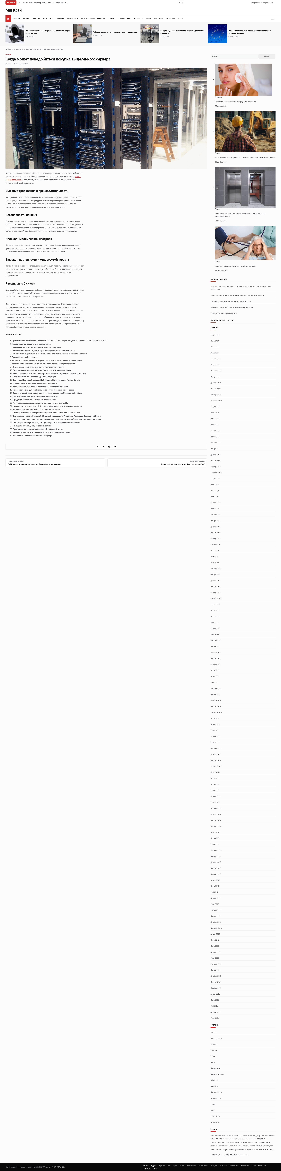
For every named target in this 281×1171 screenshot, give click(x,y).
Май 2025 (214, 425)
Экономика (170, 18)
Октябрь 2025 (216, 395)
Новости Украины (88, 18)
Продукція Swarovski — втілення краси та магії (34, 399)
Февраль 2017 (216, 910)
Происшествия (124, 18)
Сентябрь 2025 (216, 401)
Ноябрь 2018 (216, 820)
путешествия (239, 1150)
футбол (246, 1155)
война (271, 1135)
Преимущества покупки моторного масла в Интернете (36, 347)
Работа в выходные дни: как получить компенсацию (47, 32)
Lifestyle (16, 18)
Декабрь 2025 (216, 383)
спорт (256, 1150)
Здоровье (27, 18)
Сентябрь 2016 (216, 928)
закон (248, 1139)
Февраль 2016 (216, 964)
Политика (112, 18)
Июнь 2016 (215, 946)
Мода (45, 18)
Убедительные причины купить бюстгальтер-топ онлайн (38, 367)
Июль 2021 (215, 670)
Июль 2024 (215, 485)
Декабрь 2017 (216, 862)
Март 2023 (215, 562)
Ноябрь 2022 (216, 586)
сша (265, 1149)
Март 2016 (215, 958)
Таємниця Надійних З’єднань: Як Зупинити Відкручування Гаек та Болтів (46, 380)
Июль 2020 (215, 718)
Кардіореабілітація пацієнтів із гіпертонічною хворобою (235, 266)
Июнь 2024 (215, 491)
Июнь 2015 (215, 1000)
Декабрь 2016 (216, 922)
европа (225, 1139)
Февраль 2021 (216, 688)
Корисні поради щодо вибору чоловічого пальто (35, 383)
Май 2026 (214, 353)
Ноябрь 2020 (216, 706)
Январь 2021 (216, 694)
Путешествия (138, 18)
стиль (260, 1150)
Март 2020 (215, 742)
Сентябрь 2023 (216, 545)
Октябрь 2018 (216, 826)
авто (212, 1136)
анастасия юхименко (221, 1136)
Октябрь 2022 (216, 592)
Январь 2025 (216, 449)
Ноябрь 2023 (216, 533)
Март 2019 (215, 802)
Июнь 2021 (215, 676)
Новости (60, 18)
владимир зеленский (260, 1136)
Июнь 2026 (215, 347)
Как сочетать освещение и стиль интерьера (32, 435)
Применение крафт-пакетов (24, 357)
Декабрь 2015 (216, 976)
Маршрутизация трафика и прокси (224, 313)
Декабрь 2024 (216, 455)
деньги (219, 1139)
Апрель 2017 (216, 898)
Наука (52, 18)
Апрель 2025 (216, 431)
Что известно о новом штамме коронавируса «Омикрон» (44, 2)
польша (221, 1150)
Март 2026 (215, 365)
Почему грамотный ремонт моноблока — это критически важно (42, 370)
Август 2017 (215, 880)
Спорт (148, 18)
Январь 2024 (216, 521)
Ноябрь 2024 (216, 461)
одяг (264, 1146)
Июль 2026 (215, 341)
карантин (244, 1142)
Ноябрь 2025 (216, 389)
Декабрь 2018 (216, 814)
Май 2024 (214, 497)
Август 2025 (215, 407)
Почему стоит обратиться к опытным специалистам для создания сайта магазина (49, 354)
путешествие (229, 1150)
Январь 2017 (216, 916)
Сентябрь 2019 (216, 766)
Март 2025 (215, 437)
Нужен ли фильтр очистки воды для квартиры (34, 377)
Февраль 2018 (216, 850)
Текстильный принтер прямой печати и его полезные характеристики (43, 363)
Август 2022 (215, 604)
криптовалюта (223, 1146)
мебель (253, 1146)
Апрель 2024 (216, 503)
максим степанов (243, 1146)
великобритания (240, 1135)
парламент (214, 1150)
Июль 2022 (215, 610)
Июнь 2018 (215, 838)
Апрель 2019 (216, 796)
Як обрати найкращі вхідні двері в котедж (32, 426)
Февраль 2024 (216, 515)
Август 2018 (215, 832)
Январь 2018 (216, 856)
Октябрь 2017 (216, 874)
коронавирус (264, 1142)
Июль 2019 (215, 778)
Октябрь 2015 (216, 988)
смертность (249, 1150)
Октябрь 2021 (216, 664)
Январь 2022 (216, 646)
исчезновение (235, 1142)
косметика (214, 1146)
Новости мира (72, 18)
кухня (231, 1146)
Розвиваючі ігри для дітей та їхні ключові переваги (36, 409)
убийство (221, 1155)
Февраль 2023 (216, 569)
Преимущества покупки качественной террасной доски (38, 429)
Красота (36, 18)
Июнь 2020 (215, 724)
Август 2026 (215, 335)
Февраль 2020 (216, 748)
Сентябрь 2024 (216, 473)
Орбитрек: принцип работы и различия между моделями (232, 307)
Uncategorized (216, 1038)
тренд (271, 1149)
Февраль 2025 (216, 443)
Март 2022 (215, 634)
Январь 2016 (216, 970)
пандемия (269, 1146)
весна (250, 1136)
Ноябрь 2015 (216, 982)
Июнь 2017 (215, 886)
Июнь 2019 (215, 784)
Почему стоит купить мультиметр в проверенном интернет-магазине (43, 350)
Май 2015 (214, 1006)
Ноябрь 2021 (216, 658)
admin (9, 64)
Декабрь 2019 (216, 754)
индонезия (225, 1142)
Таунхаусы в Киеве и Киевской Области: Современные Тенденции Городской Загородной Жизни (57, 416)
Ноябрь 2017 (216, 868)
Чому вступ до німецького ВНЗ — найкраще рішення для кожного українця (47, 406)
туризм (214, 1154)
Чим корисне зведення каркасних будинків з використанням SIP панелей (46, 413)
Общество (101, 18)
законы (253, 1139)
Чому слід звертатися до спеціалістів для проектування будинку (42, 432)
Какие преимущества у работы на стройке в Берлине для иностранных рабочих (245, 157)
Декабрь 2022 (216, 581)
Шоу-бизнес (158, 18)
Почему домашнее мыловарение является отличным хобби (40, 403)
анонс (231, 1136)
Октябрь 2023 (216, 539)
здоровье (261, 1139)
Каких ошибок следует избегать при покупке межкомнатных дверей (44, 390)
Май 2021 (214, 682)
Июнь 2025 (215, 419)
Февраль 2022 (216, 640)
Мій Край (13, 10)
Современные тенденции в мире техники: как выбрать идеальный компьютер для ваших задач (57, 419)
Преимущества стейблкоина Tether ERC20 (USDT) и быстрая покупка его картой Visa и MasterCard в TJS (60, 341)
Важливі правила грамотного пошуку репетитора (35, 396)
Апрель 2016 (216, 952)
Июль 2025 (215, 413)
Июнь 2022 (215, 616)
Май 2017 (214, 892)
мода (259, 1145)
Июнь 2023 (215, 550)
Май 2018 (214, 844)
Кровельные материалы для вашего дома (31, 344)
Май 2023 (214, 557)
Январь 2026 (216, 377)
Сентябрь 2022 (216, 598)
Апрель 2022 (216, 628)
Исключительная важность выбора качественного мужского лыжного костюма (49, 373)
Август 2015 (215, 994)
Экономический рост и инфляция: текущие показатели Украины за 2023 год (47, 393)
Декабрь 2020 (216, 700)
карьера (250, 1142)
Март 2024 (215, 509)
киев (255, 1142)
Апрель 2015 (216, 1012)
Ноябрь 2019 (216, 760)
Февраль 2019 (216, 808)
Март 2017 (215, 904)
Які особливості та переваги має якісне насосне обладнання (40, 386)
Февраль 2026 (216, 371)
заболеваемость (240, 1139)
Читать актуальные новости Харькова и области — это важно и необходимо (47, 360)
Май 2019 (214, 790)
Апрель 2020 (216, 736)
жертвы (231, 1139)
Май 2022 (214, 622)
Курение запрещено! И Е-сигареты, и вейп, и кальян (249, 32)
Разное (180, 18)
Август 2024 (215, 479)
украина (231, 1154)
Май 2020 (214, 730)
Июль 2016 (215, 940)
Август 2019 (215, 772)
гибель (213, 1139)
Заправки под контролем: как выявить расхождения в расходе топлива (237, 295)
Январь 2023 (216, 574)
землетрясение (216, 1142)
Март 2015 (215, 1018)
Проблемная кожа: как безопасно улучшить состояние (235, 102)
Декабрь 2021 (216, 652)
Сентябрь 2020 (216, 712)
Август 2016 (215, 934)
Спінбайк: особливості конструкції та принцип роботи (231, 301)
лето (235, 1146)
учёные (240, 1155)
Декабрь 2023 (216, 527)
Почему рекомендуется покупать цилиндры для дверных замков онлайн (46, 422)
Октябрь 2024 (216, 467)
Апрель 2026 (216, 359)
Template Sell (58, 1167)
